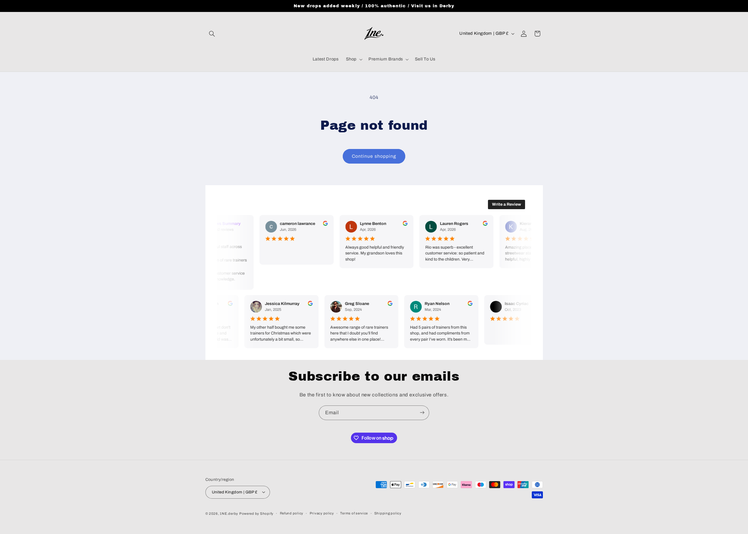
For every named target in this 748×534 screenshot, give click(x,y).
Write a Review (506, 204)
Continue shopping (374, 156)
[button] (212, 33)
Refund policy (292, 513)
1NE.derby (229, 513)
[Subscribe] (422, 412)
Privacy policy (322, 513)
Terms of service (354, 513)
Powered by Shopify (256, 513)
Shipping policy (387, 513)
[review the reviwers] (322, 224)
